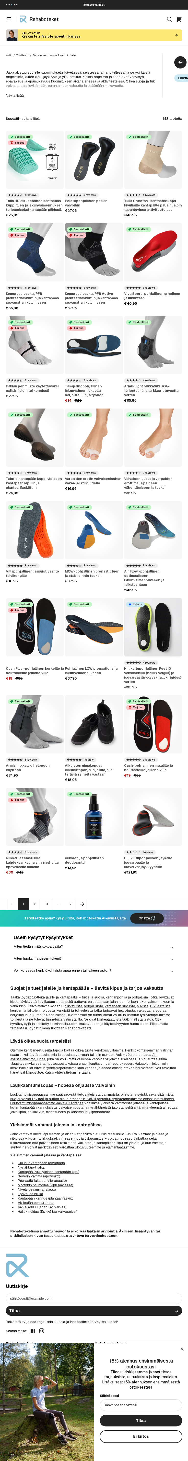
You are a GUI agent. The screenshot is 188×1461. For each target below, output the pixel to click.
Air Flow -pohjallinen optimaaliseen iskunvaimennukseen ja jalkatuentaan (144, 578)
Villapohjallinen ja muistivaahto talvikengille (32, 573)
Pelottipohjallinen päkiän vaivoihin (86, 203)
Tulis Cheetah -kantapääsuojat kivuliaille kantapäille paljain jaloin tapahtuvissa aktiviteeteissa (153, 205)
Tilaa (14, 1310)
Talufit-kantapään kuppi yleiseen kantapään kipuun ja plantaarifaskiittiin (34, 483)
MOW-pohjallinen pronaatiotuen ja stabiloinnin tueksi (92, 573)
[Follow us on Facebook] (33, 1330)
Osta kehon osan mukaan (48, 55)
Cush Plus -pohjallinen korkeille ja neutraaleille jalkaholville (35, 670)
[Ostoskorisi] (179, 19)
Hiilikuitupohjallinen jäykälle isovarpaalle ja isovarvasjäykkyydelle (148, 862)
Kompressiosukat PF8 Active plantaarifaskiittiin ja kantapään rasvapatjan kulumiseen (91, 298)
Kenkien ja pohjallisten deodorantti (84, 860)
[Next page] (82, 904)
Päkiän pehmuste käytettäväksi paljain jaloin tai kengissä (32, 388)
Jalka (73, 55)
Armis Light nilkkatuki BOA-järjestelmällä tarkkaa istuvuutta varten (151, 390)
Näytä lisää (15, 95)
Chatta (145, 918)
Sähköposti (109, 1395)
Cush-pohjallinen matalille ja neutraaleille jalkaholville (148, 767)
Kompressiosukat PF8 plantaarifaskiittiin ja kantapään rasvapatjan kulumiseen (32, 298)
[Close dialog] (182, 1349)
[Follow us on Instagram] (42, 1330)
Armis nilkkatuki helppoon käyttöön (28, 767)
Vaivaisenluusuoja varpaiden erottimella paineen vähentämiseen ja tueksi (148, 483)
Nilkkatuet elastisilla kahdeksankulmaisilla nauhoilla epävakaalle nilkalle (32, 862)
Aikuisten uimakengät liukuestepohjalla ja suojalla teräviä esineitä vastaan (88, 770)
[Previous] (180, 62)
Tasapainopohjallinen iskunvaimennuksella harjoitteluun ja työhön (84, 390)
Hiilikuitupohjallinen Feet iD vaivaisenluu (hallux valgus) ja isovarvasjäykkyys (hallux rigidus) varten (152, 675)
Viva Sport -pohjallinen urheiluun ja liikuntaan (152, 295)
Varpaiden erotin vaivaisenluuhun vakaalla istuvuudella (93, 481)
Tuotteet (22, 55)
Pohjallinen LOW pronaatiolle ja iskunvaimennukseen (91, 670)
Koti (8, 55)
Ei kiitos (141, 1436)
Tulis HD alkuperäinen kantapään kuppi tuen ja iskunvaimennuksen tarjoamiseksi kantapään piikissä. (34, 205)
